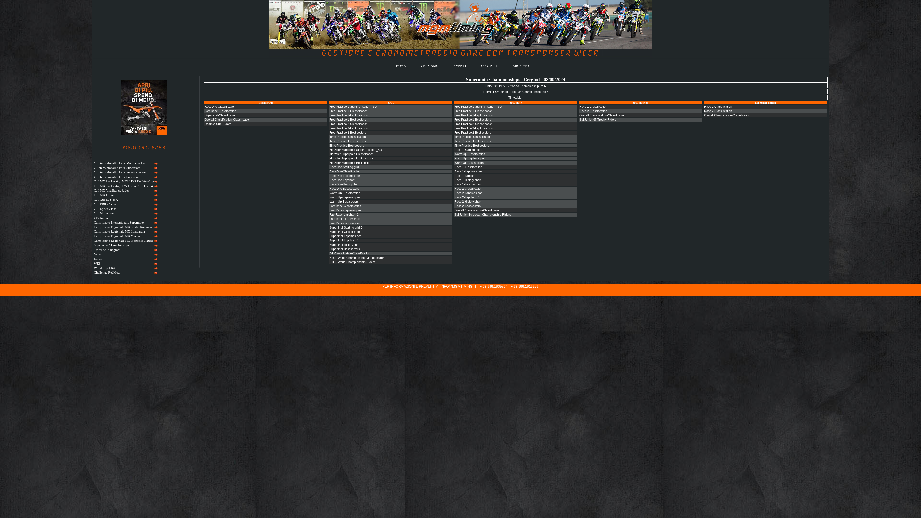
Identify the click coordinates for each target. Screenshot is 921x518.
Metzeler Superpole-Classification (352, 154)
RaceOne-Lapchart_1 (344, 180)
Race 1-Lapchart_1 (467, 175)
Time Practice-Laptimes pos (348, 141)
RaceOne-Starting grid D (346, 167)
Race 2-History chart (468, 201)
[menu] (125, 218)
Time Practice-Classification (348, 137)
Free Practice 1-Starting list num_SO (353, 106)
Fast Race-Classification (220, 111)
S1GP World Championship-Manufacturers (357, 257)
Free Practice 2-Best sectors (348, 132)
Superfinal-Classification (220, 115)
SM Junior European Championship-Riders (483, 214)
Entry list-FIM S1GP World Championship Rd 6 (515, 86)
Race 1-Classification (468, 167)
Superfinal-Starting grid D (346, 227)
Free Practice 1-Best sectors (348, 119)
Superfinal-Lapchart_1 (344, 240)
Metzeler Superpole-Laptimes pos (352, 158)
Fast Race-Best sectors (345, 223)
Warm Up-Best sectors (344, 201)
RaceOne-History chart (344, 184)
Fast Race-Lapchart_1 (344, 214)
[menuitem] (125, 163)
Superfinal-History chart (345, 245)
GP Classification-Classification (350, 253)
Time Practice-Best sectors (347, 145)
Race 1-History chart (468, 180)
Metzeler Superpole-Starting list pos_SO (356, 150)
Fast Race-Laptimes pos (345, 210)
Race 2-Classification (468, 188)
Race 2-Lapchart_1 (467, 197)
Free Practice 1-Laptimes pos (349, 115)
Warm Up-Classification (345, 193)
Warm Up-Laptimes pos (345, 197)
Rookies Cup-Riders (218, 124)
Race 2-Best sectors (468, 206)
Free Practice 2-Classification (349, 124)
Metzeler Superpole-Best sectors (351, 163)
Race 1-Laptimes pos (468, 171)
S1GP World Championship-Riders (352, 262)
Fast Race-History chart (345, 219)
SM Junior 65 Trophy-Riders (597, 119)
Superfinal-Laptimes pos (345, 236)
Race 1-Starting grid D (469, 150)
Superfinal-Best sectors (345, 249)
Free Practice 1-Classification (349, 111)
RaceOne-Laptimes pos (345, 175)
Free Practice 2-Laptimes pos (349, 128)
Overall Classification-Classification (228, 119)
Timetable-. (515, 97)
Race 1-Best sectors (468, 184)
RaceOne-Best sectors (344, 188)
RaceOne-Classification (220, 106)
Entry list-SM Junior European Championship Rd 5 (516, 92)
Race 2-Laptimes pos (468, 193)
